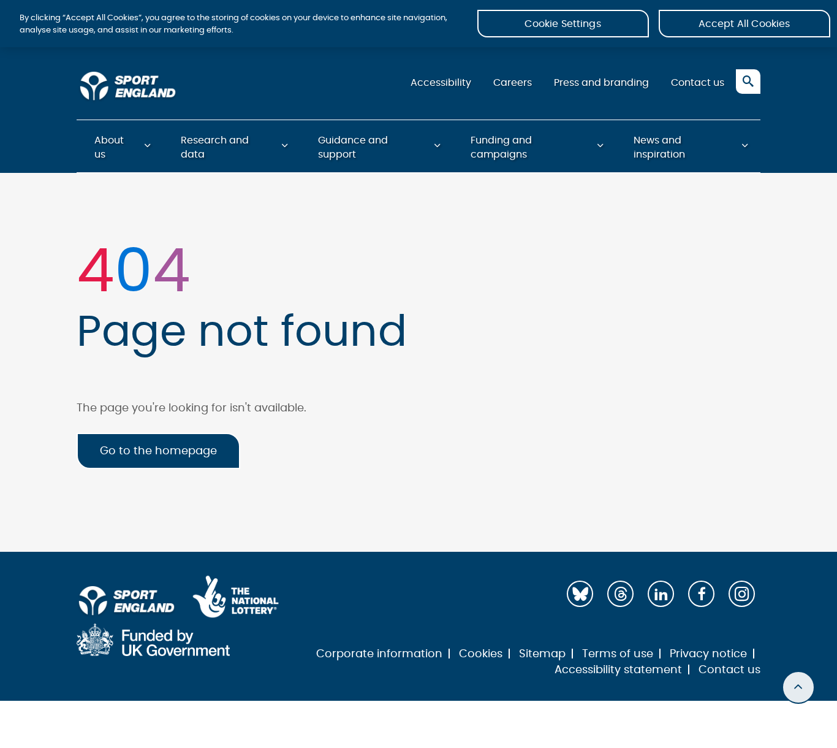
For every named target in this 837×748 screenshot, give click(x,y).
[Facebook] (701, 594)
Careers (512, 83)
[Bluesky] (580, 594)
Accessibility (441, 83)
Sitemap (542, 654)
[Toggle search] (748, 81)
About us (109, 147)
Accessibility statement (618, 670)
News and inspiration (659, 147)
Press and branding (601, 83)
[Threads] (620, 594)
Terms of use (617, 654)
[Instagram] (742, 594)
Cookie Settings (562, 24)
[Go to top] (798, 687)
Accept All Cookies (744, 24)
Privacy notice (708, 654)
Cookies (480, 654)
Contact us (697, 83)
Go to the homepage (158, 451)
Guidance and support (353, 147)
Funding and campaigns (501, 147)
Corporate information (379, 654)
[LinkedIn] (661, 594)
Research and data (215, 147)
